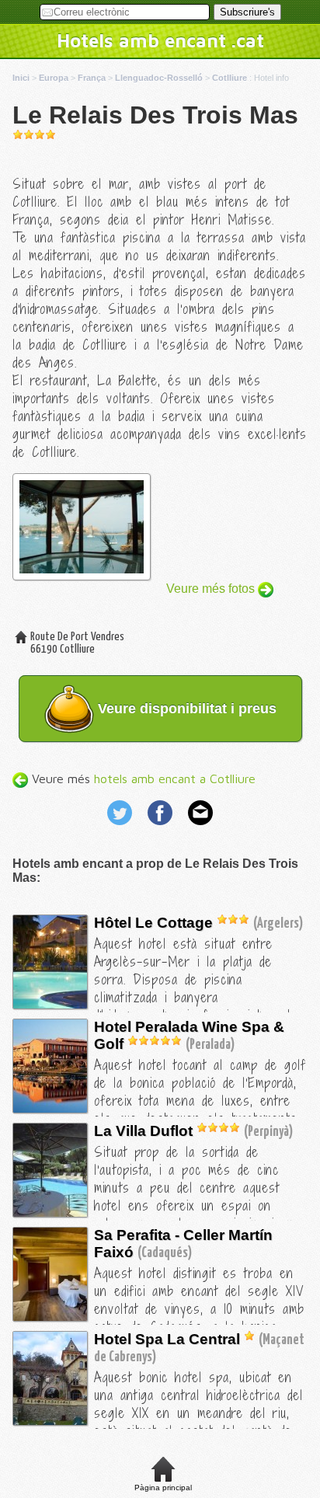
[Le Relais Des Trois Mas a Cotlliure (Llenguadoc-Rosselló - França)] (67, 1004)
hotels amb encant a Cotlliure (175, 779)
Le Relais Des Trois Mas (155, 115)
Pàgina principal (163, 1487)
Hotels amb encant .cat (160, 40)
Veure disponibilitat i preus (185, 708)
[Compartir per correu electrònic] (200, 827)
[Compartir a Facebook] (161, 827)
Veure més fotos (212, 588)
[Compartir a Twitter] (121, 827)
